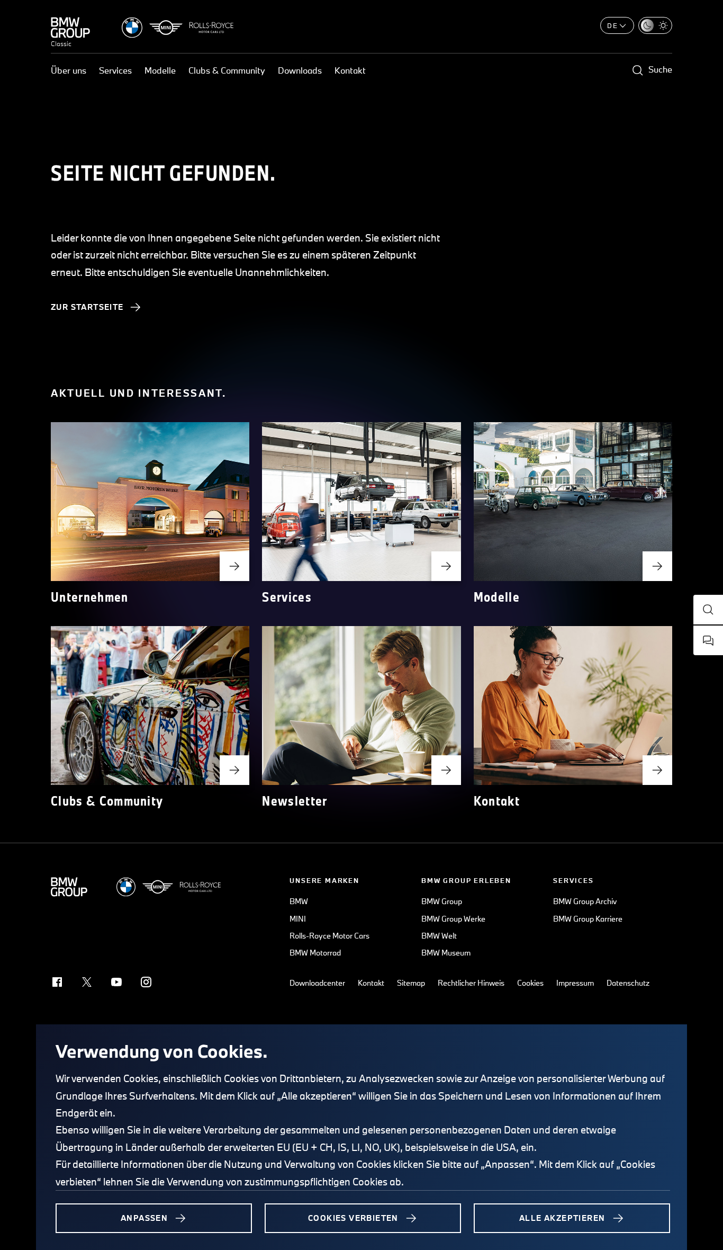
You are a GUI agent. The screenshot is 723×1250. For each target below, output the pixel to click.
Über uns (68, 70)
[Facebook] (57, 982)
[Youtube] (116, 982)
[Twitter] (86, 982)
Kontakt (350, 70)
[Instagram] (146, 982)
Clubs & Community (226, 70)
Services (115, 70)
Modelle (160, 70)
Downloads (300, 70)
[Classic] (70, 27)
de (612, 25)
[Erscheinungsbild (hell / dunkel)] (655, 25)
